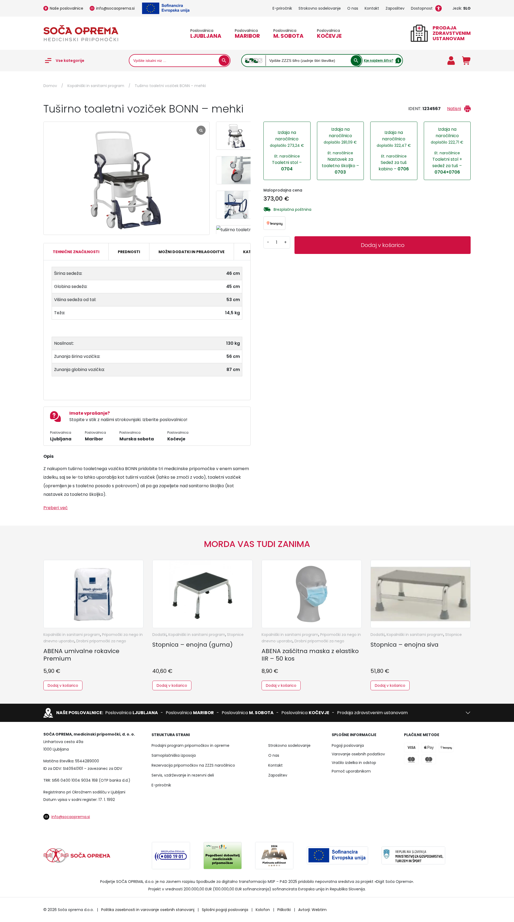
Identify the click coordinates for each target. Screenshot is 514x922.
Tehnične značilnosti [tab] (76, 251)
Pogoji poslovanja (348, 745)
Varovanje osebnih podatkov (358, 754)
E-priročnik (282, 8)
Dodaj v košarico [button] (63, 685)
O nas (352, 8)
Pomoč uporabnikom (351, 771)
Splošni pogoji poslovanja (225, 909)
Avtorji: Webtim (312, 909)
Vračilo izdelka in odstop (354, 762)
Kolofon (263, 909)
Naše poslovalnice (66, 8)
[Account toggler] (451, 60)
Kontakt (372, 8)
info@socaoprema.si (115, 8)
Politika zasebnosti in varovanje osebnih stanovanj (147, 909)
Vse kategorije (70, 60)
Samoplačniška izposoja (174, 755)
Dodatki (159, 634)
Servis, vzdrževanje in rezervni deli (183, 775)
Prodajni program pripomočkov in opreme (190, 745)
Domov (50, 85)
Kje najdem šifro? (378, 60)
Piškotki (284, 909)
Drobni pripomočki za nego (101, 641)
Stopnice (235, 634)
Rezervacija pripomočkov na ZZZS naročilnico (193, 765)
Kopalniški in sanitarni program (95, 85)
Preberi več (55, 508)
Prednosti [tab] (129, 251)
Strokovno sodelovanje (319, 8)
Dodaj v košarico (383, 245)
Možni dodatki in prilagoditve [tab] (191, 251)
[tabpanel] (147, 328)
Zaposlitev (395, 8)
